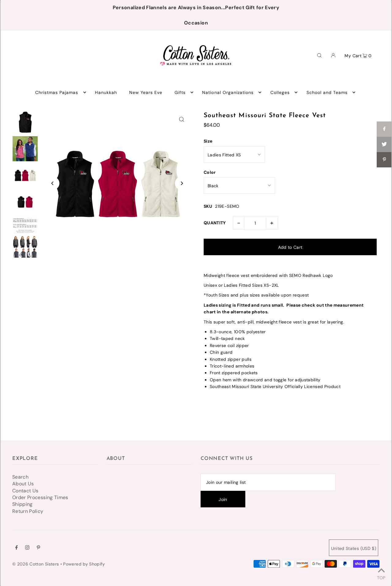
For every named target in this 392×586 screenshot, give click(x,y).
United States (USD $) (353, 548)
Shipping (22, 504)
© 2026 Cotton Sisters (35, 564)
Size (208, 141)
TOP (381, 577)
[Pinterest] (38, 548)
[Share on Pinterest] (384, 159)
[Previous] (52, 183)
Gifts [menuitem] (180, 92)
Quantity (215, 223)
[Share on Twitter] (384, 144)
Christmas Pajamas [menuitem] (56, 92)
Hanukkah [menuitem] (106, 92)
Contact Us (25, 490)
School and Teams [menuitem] (327, 92)
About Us (23, 483)
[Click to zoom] (181, 119)
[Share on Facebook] (384, 129)
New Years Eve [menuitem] (146, 92)
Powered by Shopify (84, 564)
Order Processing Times (40, 497)
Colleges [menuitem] (280, 92)
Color (210, 172)
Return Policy (27, 511)
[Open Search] (319, 55)
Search (20, 477)
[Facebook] (16, 548)
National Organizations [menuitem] (228, 92)
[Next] (181, 183)
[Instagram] (27, 548)
